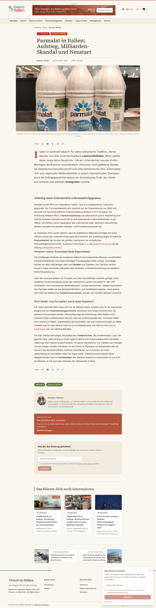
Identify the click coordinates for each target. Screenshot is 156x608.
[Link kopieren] (63, 144)
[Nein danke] (149, 570)
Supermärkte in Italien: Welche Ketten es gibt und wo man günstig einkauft (78, 520)
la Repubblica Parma (51, 247)
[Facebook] (123, 9)
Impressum (84, 585)
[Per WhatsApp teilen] (43, 144)
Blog (45, 27)
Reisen (23, 21)
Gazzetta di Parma (102, 244)
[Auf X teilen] (53, 144)
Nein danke (108, 602)
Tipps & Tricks (81, 21)
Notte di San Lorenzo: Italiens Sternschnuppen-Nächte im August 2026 (108, 522)
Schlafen (68, 21)
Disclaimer (83, 592)
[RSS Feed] (131, 9)
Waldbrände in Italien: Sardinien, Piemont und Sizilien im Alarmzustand (46, 520)
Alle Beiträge (49, 585)
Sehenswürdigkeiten (53, 21)
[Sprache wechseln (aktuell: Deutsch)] (144, 9)
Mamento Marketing (41, 605)
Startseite (37, 27)
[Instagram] (127, 9)
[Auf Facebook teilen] (48, 144)
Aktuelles (13, 21)
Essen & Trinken (35, 21)
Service (107, 21)
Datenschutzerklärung (86, 464)
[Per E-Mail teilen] (58, 144)
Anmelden (45, 468)
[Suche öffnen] (137, 9)
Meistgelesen (95, 21)
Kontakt (47, 588)
